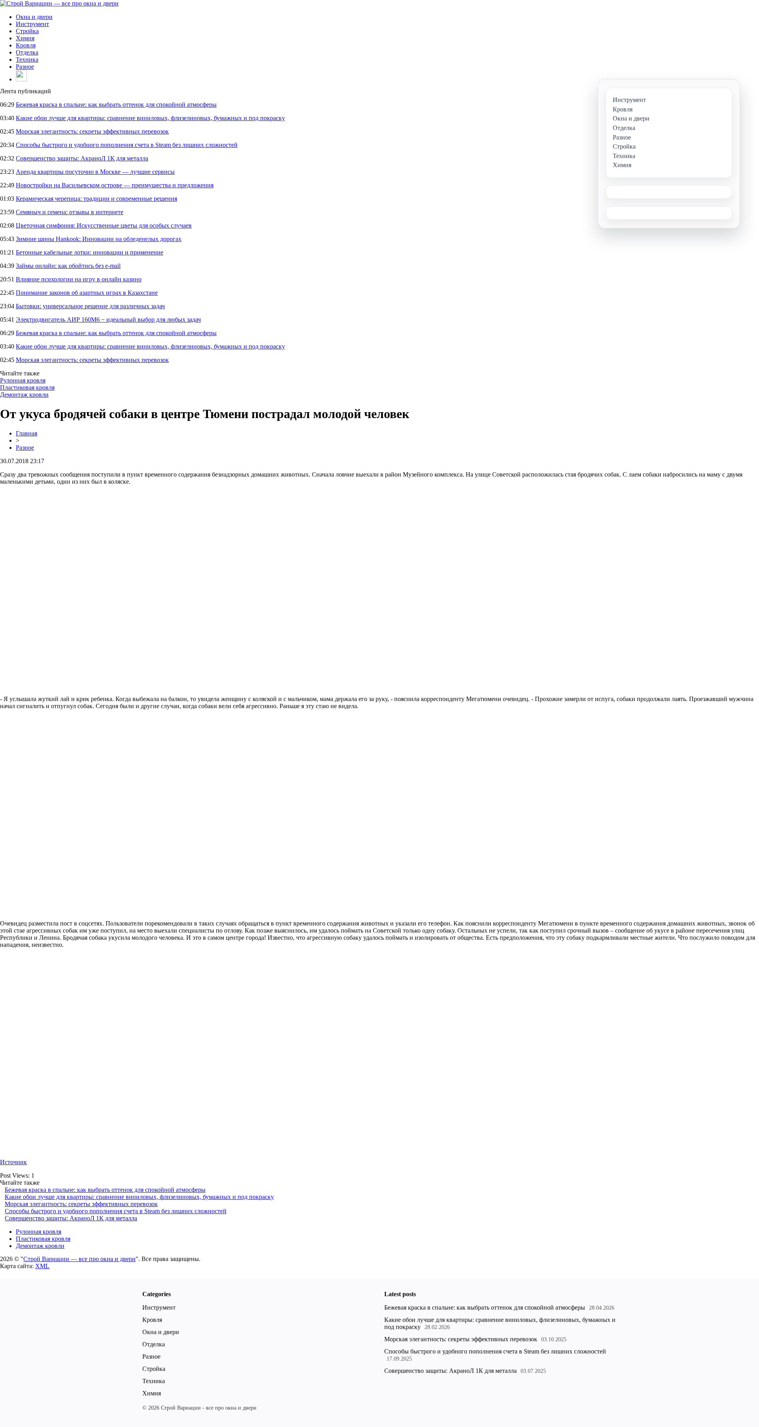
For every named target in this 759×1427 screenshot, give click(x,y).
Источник (13, 1162)
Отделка (27, 52)
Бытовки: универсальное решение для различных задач (90, 306)
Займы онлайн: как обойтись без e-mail (68, 265)
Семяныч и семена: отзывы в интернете (69, 212)
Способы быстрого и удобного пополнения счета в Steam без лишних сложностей (127, 144)
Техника (27, 59)
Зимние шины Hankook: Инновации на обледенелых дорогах (98, 239)
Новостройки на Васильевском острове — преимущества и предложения (114, 185)
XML (42, 1266)
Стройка (27, 31)
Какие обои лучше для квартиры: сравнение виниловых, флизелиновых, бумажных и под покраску (150, 118)
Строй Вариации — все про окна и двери (79, 1258)
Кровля (26, 45)
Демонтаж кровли (24, 394)
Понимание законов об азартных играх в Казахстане (87, 292)
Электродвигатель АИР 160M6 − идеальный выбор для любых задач (108, 319)
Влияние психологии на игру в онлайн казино (79, 279)
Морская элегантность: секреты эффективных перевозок (92, 131)
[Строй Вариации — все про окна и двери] (59, 3)
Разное (25, 66)
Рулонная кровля (22, 380)
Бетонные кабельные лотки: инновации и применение (89, 252)
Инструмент (32, 24)
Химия (25, 38)
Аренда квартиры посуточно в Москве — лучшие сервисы (95, 171)
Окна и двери (34, 16)
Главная (26, 433)
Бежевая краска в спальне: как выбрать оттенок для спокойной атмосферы (116, 104)
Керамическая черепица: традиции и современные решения (96, 198)
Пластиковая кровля (27, 387)
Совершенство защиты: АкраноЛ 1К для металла (82, 158)
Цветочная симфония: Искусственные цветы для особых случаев (104, 225)
